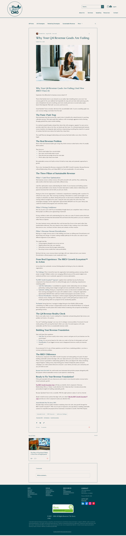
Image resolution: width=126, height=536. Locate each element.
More (79, 23)
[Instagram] (90, 503)
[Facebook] (86, 503)
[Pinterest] (93, 503)
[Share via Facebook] (36, 422)
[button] (108, 6)
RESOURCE (67, 488)
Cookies (48, 494)
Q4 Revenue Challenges (62, 414)
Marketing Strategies (54, 23)
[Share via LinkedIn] (40, 422)
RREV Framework (50, 414)
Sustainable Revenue (69, 23)
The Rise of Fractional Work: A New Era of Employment (39, 453)
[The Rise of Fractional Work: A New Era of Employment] (39, 444)
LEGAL (48, 488)
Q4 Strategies (41, 23)
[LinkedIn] (82, 503)
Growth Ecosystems (55, 417)
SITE (29, 488)
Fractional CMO (39, 417)
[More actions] (89, 33)
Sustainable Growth (41, 414)
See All (95, 435)
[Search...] (102, 6)
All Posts (31, 23)
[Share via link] (44, 422)
